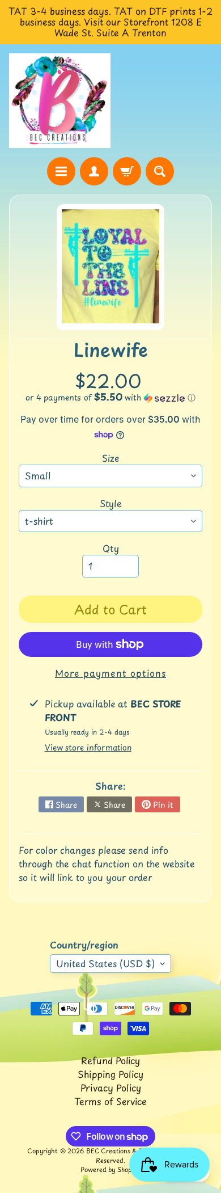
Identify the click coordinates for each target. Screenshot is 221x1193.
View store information (88, 747)
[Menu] (61, 171)
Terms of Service (110, 1101)
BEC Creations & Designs (124, 1151)
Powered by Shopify (110, 1169)
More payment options (110, 673)
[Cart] (127, 171)
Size (111, 458)
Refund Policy (110, 1060)
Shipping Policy (110, 1074)
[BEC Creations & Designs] (59, 101)
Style (111, 503)
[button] (110, 397)
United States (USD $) (105, 963)
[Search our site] (160, 171)
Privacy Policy (110, 1087)
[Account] (94, 171)
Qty (111, 548)
